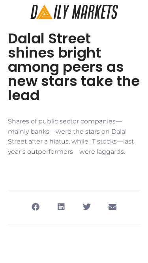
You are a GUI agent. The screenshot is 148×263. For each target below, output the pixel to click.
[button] (36, 207)
